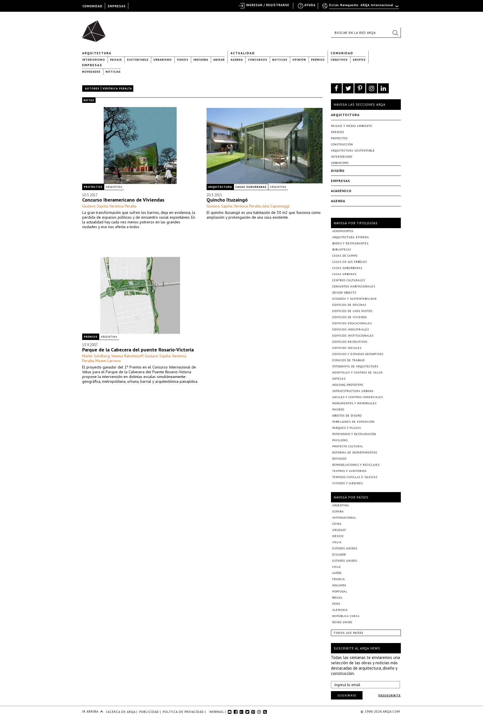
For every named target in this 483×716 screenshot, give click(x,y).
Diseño (338, 171)
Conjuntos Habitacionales (353, 286)
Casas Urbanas (344, 274)
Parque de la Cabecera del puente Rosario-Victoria (138, 349)
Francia (338, 579)
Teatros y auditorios (349, 471)
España (338, 511)
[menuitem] (361, 7)
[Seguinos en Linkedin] (383, 88)
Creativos (339, 60)
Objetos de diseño (347, 415)
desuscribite (389, 695)
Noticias (279, 60)
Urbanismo (162, 60)
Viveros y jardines (347, 483)
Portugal (339, 591)
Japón (337, 573)
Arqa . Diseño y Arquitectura (95, 28)
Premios (318, 60)
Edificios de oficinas (349, 305)
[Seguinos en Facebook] (336, 88)
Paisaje (116, 60)
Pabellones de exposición (353, 422)
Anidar (219, 60)
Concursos (257, 60)
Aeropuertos (342, 231)
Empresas (92, 65)
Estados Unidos (344, 548)
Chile (336, 567)
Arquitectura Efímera (350, 237)
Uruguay (339, 530)
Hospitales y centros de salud (357, 372)
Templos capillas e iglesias (354, 477)
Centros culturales (348, 280)
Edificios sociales (346, 348)
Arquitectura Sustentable (353, 150)
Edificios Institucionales (353, 335)
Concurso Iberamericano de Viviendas (123, 200)
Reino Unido (342, 622)
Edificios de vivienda (349, 317)
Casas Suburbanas (251, 187)
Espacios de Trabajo (348, 360)
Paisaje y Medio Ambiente (351, 126)
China (337, 524)
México (338, 536)
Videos (182, 60)
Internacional (344, 517)
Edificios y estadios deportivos (357, 354)
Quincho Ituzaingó (227, 200)
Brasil (337, 597)
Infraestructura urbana (353, 391)
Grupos (359, 60)
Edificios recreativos (349, 342)
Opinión (299, 60)
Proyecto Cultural (347, 446)
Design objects (344, 292)
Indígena (200, 60)
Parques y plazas (346, 428)
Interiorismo (93, 60)
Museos (338, 409)
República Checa (345, 616)
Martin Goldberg (96, 355)
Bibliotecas (341, 249)
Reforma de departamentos (354, 452)
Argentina (114, 187)
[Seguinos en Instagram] (371, 88)
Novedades (91, 72)
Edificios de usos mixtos (352, 311)
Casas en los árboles (349, 262)
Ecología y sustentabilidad (354, 299)
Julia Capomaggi (275, 206)
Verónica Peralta (122, 206)
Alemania (340, 610)
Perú (336, 604)
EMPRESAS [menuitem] (117, 6)
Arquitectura (97, 53)
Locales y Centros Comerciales (357, 397)
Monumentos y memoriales (354, 403)
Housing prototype (347, 385)
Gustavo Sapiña (95, 206)
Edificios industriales (350, 329)
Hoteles (338, 379)
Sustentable (137, 60)
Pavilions (340, 440)
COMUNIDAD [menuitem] (92, 6)
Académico (341, 191)
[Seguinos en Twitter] (348, 88)
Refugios (339, 458)
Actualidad (243, 53)
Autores (92, 88)
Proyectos (93, 187)
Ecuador (339, 554)
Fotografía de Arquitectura (355, 366)
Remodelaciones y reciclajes (356, 465)
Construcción (342, 144)
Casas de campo (344, 255)
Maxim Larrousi (108, 360)
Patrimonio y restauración (354, 434)
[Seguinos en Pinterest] (359, 88)
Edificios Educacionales (352, 323)
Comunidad (342, 53)
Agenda (237, 60)
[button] (395, 33)
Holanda (339, 585)
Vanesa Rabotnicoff (127, 355)
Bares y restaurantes (350, 243)
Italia (337, 542)
